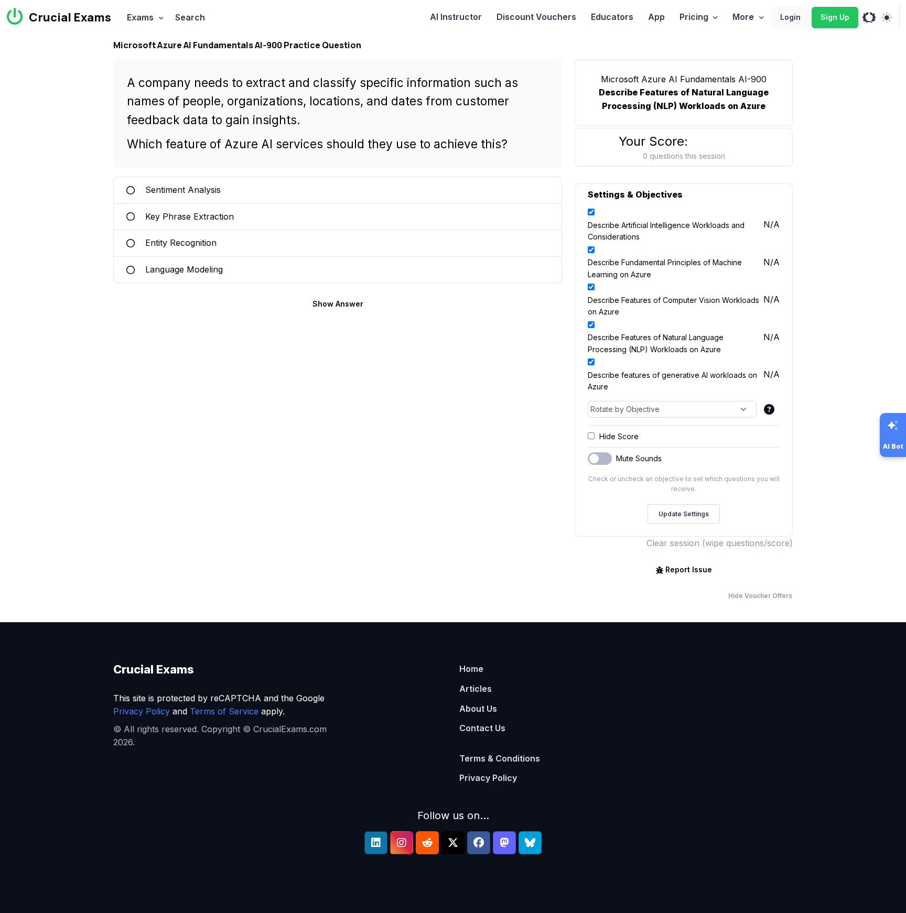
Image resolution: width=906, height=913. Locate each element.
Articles (475, 688)
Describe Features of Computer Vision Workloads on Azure (673, 306)
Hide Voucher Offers (760, 596)
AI (456, 17)
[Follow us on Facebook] (478, 842)
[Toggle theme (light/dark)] (886, 17)
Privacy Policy (141, 711)
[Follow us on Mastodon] (504, 842)
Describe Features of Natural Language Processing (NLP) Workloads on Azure (656, 343)
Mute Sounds (639, 458)
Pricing (694, 17)
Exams (140, 17)
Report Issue (688, 569)
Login (790, 17)
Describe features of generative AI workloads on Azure (672, 381)
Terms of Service (224, 711)
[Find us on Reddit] (427, 842)
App (656, 17)
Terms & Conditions (499, 758)
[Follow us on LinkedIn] (375, 842)
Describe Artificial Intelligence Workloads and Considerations (666, 231)
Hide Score (619, 436)
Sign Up (835, 17)
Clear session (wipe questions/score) (719, 543)
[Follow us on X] (453, 842)
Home (471, 669)
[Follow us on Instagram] (401, 842)
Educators (612, 17)
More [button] (743, 17)
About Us (478, 708)
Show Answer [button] (337, 303)
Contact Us (482, 728)
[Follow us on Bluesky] (530, 842)
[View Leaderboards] (869, 17)
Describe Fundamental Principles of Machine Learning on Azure (665, 268)
